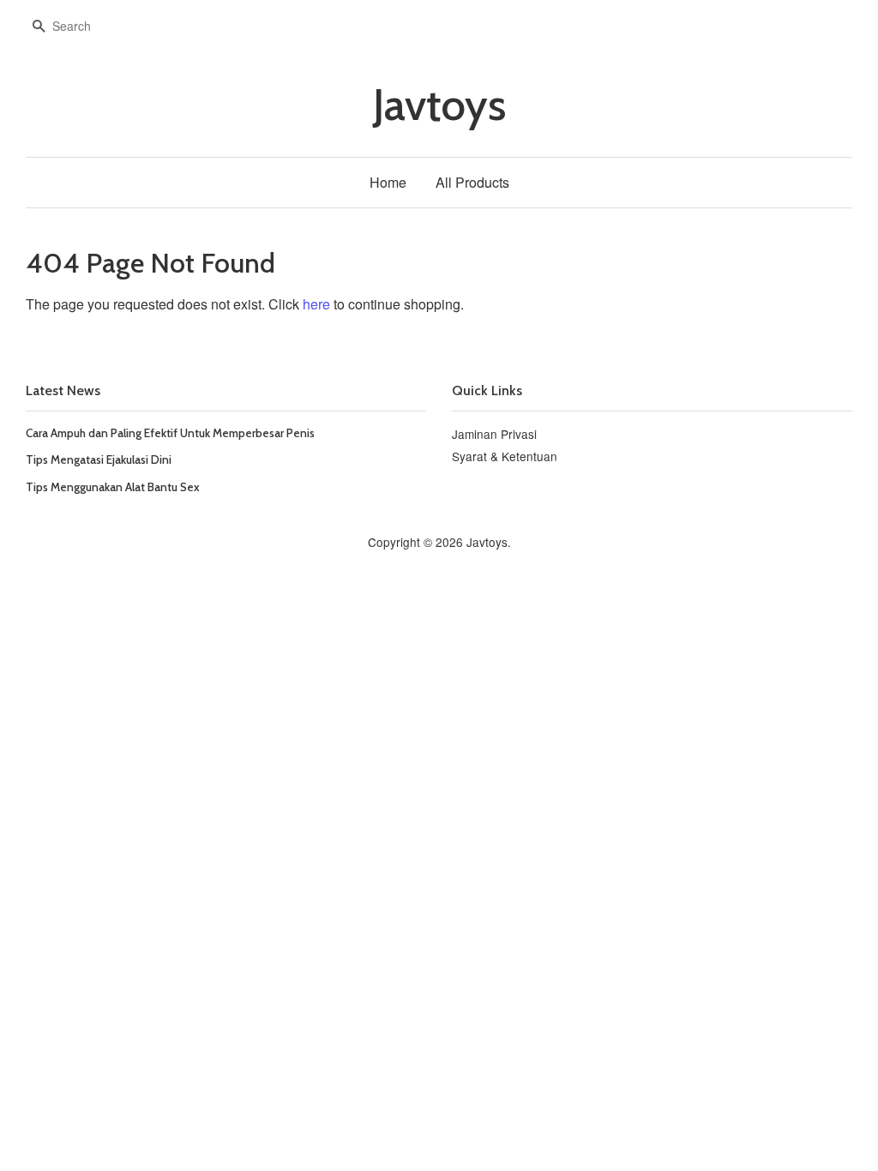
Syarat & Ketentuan (504, 456)
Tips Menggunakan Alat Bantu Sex (113, 487)
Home (388, 182)
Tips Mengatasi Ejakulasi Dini (98, 459)
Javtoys (439, 105)
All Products (472, 182)
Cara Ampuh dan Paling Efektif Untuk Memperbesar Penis (170, 433)
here (316, 304)
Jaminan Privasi (494, 433)
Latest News (63, 390)
